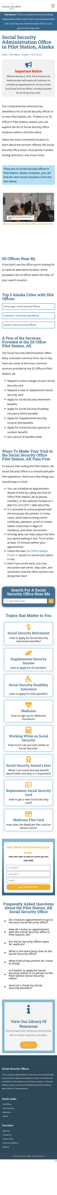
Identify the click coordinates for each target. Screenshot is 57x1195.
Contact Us (7, 1135)
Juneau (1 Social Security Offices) (20, 324)
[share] (49, 195)
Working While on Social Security (28, 738)
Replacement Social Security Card (28, 792)
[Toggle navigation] (53, 6)
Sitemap (6, 1147)
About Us (6, 1131)
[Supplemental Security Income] (28, 653)
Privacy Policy (8, 1139)
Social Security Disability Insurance (28, 687)
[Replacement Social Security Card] (28, 784)
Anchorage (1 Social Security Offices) (22, 306)
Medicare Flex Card (28, 820)
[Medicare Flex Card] (28, 814)
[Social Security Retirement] (28, 627)
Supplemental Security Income (28, 661)
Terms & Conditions (10, 1143)
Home (5, 54)
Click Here (29, 1045)
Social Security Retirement (29, 633)
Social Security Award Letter (28, 765)
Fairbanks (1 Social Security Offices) (21, 315)
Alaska (25, 54)
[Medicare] (28, 705)
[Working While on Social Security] (28, 730)
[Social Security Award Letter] (28, 759)
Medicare (28, 711)
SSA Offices (15, 54)
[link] (7, 197)
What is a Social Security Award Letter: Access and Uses (28, 197)
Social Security (8, 1108)
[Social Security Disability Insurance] (28, 679)
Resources (7, 1112)
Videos (5, 1116)
